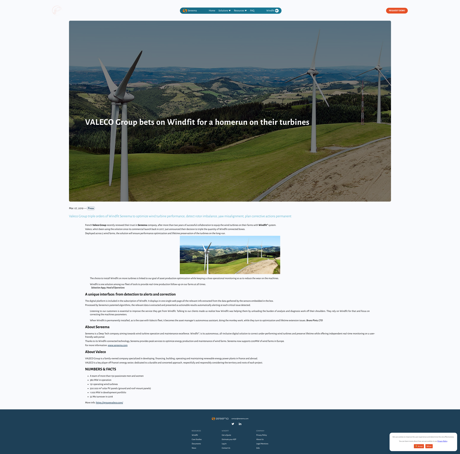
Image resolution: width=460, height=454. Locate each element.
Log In (224, 444)
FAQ (252, 10)
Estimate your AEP (229, 439)
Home (212, 10)
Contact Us (226, 448)
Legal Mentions (262, 444)
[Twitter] (233, 424)
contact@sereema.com (239, 419)
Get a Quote (226, 435)
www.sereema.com (118, 345)
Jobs (258, 448)
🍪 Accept (419, 446)
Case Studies (197, 439)
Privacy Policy (442, 441)
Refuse (429, 446)
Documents (196, 444)
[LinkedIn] (240, 424)
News (194, 448)
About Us (260, 439)
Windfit (270, 10)
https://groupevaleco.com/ (109, 402)
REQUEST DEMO (397, 10)
